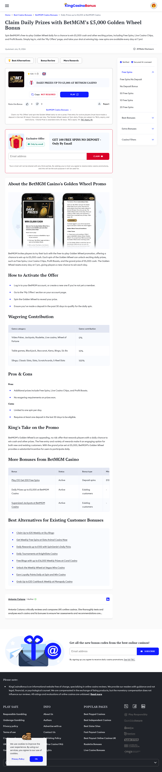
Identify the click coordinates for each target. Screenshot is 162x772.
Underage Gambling (14, 720)
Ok (36, 759)
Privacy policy (10, 726)
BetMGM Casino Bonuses (46, 15)
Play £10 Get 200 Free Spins (26, 480)
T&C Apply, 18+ (87, 120)
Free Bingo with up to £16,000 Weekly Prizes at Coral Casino (46, 560)
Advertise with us (52, 726)
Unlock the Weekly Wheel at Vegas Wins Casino (40, 567)
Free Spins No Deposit (131, 79)
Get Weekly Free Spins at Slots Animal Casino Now (41, 539)
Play (72, 94)
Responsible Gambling (15, 714)
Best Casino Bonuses (23, 15)
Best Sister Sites (92, 726)
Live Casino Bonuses (94, 750)
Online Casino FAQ (53, 744)
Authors (48, 720)
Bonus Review (48, 60)
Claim (96, 156)
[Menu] (7, 6)
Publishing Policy (52, 738)
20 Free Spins (126, 107)
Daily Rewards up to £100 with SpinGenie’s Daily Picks (43, 546)
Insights (48, 750)
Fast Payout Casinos (94, 732)
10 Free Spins (126, 100)
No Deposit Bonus (129, 86)
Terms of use (9, 732)
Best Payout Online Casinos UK (100, 738)
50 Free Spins (126, 93)
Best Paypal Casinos (94, 714)
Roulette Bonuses (93, 744)
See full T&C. (129, 659)
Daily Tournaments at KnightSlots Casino (37, 553)
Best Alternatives (21, 60)
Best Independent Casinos (97, 720)
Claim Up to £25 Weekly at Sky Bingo (35, 532)
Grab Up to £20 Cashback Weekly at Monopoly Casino (44, 581)
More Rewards (71, 60)
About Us (48, 714)
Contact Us (49, 732)
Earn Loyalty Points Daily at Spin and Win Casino (41, 574)
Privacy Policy (18, 759)
